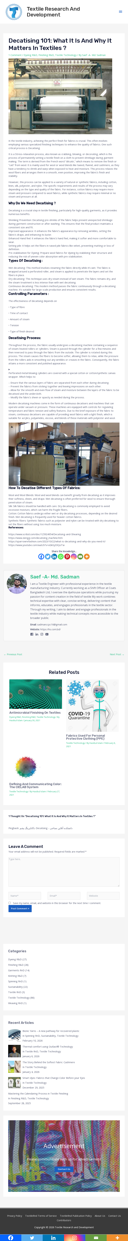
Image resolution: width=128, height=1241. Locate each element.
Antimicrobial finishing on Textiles (35, 712)
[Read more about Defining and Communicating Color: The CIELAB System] (35, 767)
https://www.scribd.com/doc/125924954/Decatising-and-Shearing (44, 534)
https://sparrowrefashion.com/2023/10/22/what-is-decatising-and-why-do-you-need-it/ (57, 541)
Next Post (117, 654)
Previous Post (13, 654)
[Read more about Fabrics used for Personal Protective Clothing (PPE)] (92, 705)
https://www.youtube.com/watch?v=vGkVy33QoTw (36, 545)
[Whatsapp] (61, 556)
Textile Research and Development (53, 12)
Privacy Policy (14, 1215)
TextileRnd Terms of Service (41, 1215)
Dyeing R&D (30, 55)
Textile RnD (14, 992)
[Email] (80, 556)
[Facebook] (41, 556)
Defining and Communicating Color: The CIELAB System (35, 785)
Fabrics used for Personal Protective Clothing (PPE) (85, 737)
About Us (100, 1215)
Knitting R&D (15, 975)
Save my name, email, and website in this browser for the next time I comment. (57, 903)
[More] (87, 556)
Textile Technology (65, 55)
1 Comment (15, 55)
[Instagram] (74, 556)
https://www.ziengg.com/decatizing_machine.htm (35, 537)
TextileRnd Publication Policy (76, 1215)
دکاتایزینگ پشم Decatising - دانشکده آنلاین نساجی (46, 828)
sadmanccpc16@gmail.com (52, 624)
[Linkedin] (54, 556)
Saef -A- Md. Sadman (55, 577)
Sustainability (15, 986)
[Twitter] (48, 556)
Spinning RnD (15, 981)
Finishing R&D (46, 55)
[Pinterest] (67, 556)
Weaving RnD (15, 1003)
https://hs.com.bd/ (50, 629)
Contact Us (64, 1169)
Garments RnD (16, 970)
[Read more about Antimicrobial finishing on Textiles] (35, 694)
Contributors (64, 1220)
